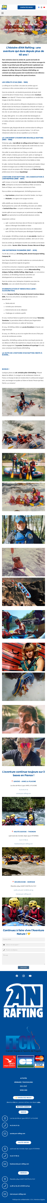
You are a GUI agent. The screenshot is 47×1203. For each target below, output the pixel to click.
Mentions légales (39, 1199)
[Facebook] (38, 7)
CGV (31, 1199)
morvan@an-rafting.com (23, 894)
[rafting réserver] (23, 861)
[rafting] (23, 1000)
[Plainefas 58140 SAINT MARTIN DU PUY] (6, 1179)
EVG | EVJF (23, 1086)
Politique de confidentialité (20, 1199)
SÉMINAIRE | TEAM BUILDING (23, 1082)
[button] (2, 13)
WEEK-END (23, 1090)
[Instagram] (41, 7)
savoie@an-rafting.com (23, 793)
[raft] (23, 1061)
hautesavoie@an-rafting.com (23, 844)
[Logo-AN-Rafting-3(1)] (4, 7)
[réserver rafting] (23, 811)
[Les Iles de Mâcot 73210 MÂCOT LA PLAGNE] (6, 1118)
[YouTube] (44, 7)
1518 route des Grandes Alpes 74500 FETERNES (25, 1149)
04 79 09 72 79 (23, 789)
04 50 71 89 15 (23, 840)
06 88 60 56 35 (28, 890)
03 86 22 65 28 (18, 890)
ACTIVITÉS (23, 1078)
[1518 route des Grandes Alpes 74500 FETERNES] (6, 1149)
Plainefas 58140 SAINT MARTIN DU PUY (22, 1179)
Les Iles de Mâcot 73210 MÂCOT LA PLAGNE (24, 1118)
